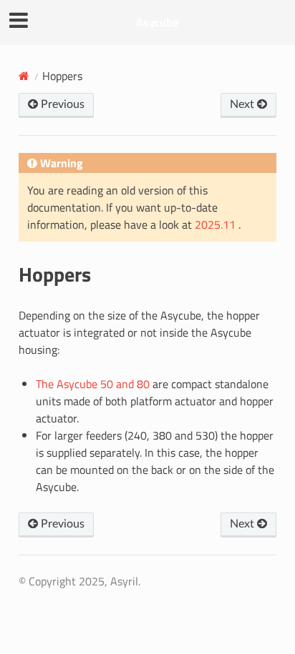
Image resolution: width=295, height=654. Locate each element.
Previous (61, 104)
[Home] (24, 75)
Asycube (157, 22)
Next (243, 104)
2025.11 (216, 224)
